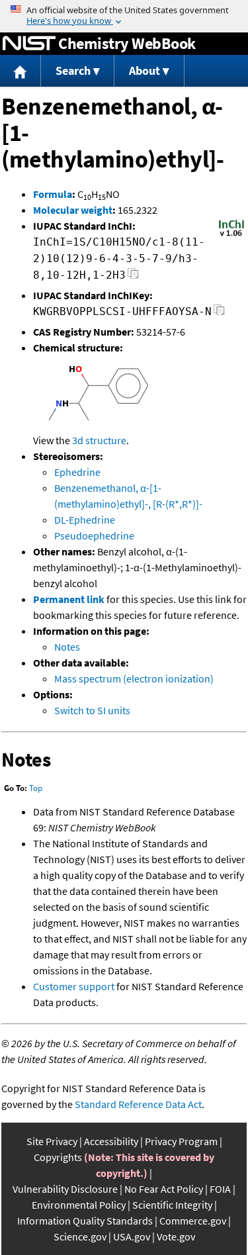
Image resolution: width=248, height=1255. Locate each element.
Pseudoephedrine (94, 535)
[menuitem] (20, 71)
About (144, 70)
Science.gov (80, 1236)
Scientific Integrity (172, 1204)
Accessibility (111, 1141)
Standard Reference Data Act (138, 1104)
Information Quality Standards (85, 1220)
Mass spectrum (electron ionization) (134, 678)
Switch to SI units (92, 710)
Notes (67, 646)
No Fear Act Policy (163, 1188)
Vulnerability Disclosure (65, 1188)
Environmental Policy (79, 1204)
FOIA (220, 1188)
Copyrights (58, 1157)
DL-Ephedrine (84, 519)
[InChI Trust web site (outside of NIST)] (231, 235)
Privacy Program (181, 1141)
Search (73, 70)
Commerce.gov (192, 1220)
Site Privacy (51, 1141)
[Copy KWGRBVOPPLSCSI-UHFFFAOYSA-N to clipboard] (219, 313)
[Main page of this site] (20, 71)
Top (35, 788)
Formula (52, 194)
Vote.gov (176, 1236)
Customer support (73, 986)
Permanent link (68, 599)
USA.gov (131, 1236)
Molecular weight (72, 209)
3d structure (99, 440)
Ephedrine (77, 472)
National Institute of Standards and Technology (29, 43)
